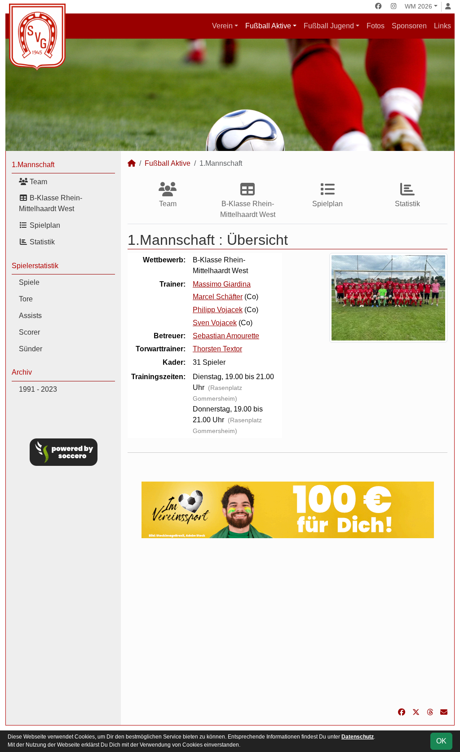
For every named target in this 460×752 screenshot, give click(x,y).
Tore (26, 299)
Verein (222, 26)
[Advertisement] (287, 623)
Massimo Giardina (222, 284)
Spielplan (44, 225)
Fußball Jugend (329, 26)
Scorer (29, 332)
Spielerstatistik (35, 266)
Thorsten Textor (217, 349)
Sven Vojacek (215, 323)
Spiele (29, 282)
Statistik (41, 242)
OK (441, 741)
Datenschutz (357, 737)
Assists (30, 315)
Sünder (30, 349)
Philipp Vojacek (218, 310)
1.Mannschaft (33, 164)
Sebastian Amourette (226, 336)
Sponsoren (409, 26)
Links (442, 26)
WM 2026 (418, 6)
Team (37, 182)
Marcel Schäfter (218, 297)
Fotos (376, 26)
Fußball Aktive (268, 26)
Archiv (22, 372)
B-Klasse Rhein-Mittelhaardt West (50, 203)
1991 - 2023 (38, 389)
